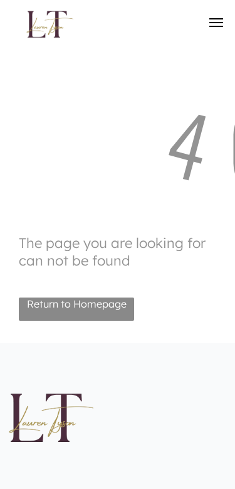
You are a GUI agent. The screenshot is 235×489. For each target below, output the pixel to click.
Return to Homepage (77, 304)
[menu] (216, 22)
